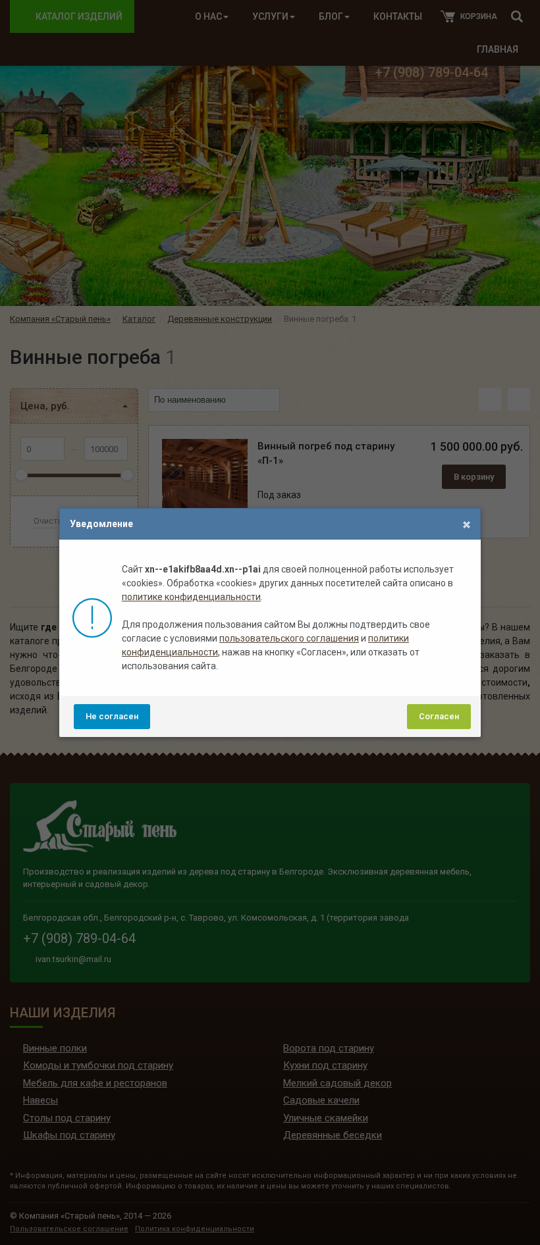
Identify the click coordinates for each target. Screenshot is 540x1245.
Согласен (439, 716)
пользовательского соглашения (289, 638)
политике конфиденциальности (191, 597)
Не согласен (112, 716)
